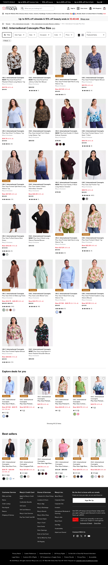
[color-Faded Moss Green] (4, 310)
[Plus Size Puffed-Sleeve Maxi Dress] (14, 218)
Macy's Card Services (26, 513)
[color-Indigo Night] (81, 476)
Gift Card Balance (25, 509)
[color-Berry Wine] (57, 144)
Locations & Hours (42, 500)
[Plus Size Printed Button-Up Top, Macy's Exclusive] (27, 385)
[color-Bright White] (14, 310)
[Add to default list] (33, 378)
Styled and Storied (60, 532)
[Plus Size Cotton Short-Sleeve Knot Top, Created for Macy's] (80, 385)
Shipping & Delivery (8, 515)
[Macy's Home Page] (9, 8)
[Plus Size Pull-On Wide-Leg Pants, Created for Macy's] (98, 448)
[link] (14, 83)
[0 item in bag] (104, 8)
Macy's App (40, 503)
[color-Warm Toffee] (74, 476)
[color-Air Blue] (57, 312)
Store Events (41, 526)
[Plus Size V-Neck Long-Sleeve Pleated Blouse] (41, 218)
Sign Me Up (89, 500)
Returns (4, 511)
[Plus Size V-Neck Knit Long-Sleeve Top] (67, 274)
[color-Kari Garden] (7, 254)
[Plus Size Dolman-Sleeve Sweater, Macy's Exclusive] (62, 448)
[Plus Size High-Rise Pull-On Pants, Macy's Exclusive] (45, 448)
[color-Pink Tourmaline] (78, 414)
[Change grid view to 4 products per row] (79, 35)
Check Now (97, 523)
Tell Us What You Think (44, 538)
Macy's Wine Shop (43, 515)
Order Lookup (6, 503)
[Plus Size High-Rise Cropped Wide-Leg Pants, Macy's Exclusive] (80, 448)
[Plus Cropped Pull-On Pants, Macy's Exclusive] (27, 448)
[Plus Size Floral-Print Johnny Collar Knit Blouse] (41, 60)
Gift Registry (41, 541)
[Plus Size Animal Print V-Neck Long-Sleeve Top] (41, 113)
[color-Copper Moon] (10, 310)
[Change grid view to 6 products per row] (83, 35)
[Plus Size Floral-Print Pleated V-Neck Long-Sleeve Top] (14, 60)
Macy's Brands (41, 511)
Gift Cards (23, 506)
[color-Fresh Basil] (74, 414)
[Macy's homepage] (3, 24)
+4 (13, 478)
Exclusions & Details (86, 523)
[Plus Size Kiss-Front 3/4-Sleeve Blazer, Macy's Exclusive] (9, 448)
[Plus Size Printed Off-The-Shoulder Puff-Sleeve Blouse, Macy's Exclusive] (98, 385)
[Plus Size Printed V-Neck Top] (94, 218)
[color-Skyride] (10, 478)
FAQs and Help (6, 496)
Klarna (4, 500)
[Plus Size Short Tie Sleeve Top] (14, 113)
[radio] (57, 144)
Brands (8, 24)
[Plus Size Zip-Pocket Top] (94, 165)
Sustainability (59, 528)
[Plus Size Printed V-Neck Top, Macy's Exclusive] (62, 385)
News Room (58, 521)
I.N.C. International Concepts (21, 24)
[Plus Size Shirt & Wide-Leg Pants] (14, 274)
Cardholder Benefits (26, 502)
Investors (57, 507)
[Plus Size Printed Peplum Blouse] (94, 60)
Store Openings (42, 530)
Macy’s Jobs (58, 517)
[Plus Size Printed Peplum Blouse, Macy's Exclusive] (45, 385)
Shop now (84, 19)
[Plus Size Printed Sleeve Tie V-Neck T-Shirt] (94, 113)
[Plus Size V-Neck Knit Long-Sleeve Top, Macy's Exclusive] (9, 385)
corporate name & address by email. (87, 560)
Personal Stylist (41, 519)
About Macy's (59, 496)
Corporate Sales (59, 500)
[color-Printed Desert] (87, 199)
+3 (66, 476)
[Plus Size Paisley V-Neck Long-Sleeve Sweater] (67, 165)
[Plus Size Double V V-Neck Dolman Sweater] (67, 113)
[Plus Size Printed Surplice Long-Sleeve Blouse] (94, 274)
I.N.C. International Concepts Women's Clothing (46, 24)
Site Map (57, 525)
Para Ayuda (5, 507)
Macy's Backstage (42, 507)
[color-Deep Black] (63, 144)
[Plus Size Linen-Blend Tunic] (41, 274)
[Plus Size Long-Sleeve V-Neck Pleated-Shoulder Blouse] (41, 331)
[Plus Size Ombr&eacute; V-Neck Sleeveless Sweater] (41, 165)
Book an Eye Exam (43, 534)
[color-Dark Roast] (60, 144)
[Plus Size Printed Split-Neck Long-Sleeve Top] (67, 60)
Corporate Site (59, 503)
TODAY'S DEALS (9, 2)
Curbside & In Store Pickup (45, 496)
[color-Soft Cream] (7, 310)
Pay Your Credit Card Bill (27, 517)
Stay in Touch (41, 522)
